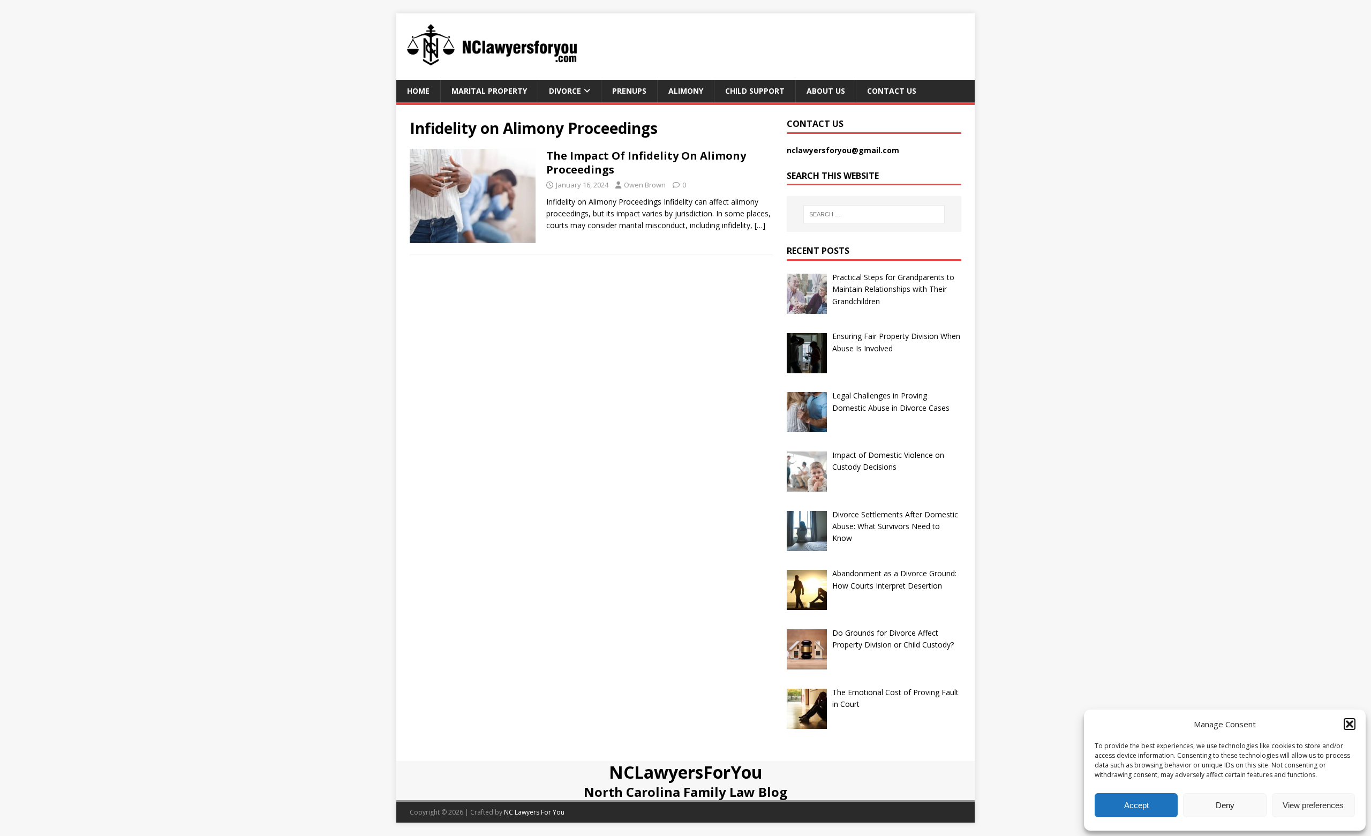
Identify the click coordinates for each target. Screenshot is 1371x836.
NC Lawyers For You (534, 812)
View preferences (1313, 805)
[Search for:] (874, 214)
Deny (1225, 805)
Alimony (685, 91)
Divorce (565, 91)
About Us (826, 91)
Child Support (755, 91)
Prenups (629, 91)
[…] (760, 225)
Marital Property (489, 91)
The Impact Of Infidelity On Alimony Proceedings (646, 162)
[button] (1349, 724)
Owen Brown (645, 185)
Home (418, 91)
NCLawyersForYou (686, 772)
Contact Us (891, 91)
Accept (1136, 805)
